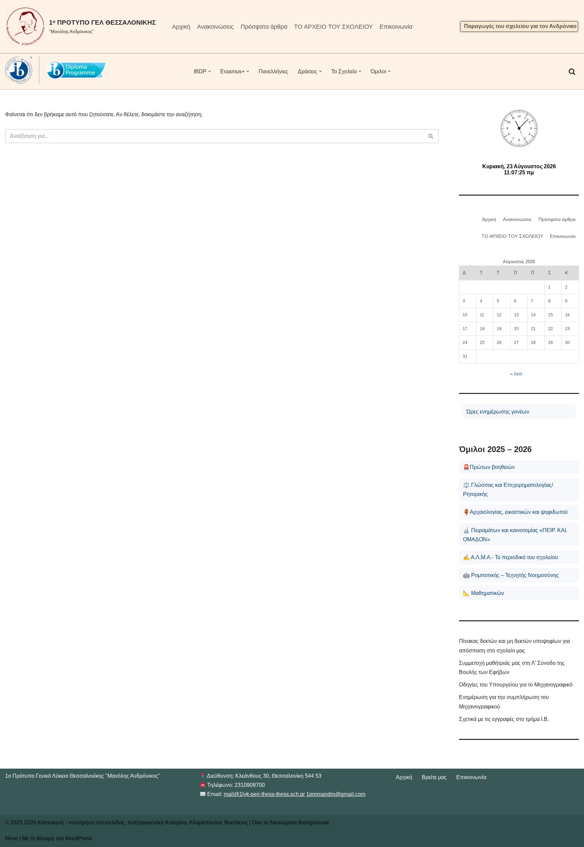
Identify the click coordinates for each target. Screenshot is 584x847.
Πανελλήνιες (273, 71)
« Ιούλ (516, 373)
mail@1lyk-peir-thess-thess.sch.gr (264, 794)
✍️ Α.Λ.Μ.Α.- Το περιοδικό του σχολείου (510, 557)
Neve (11, 838)
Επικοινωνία (396, 26)
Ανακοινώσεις (215, 26)
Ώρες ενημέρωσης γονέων (497, 412)
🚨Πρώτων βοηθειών (489, 467)
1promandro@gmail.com (335, 794)
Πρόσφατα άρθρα (264, 26)
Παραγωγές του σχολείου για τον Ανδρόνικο (520, 26)
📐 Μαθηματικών (483, 593)
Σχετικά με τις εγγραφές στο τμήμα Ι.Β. (504, 719)
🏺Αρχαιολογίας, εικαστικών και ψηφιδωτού (515, 512)
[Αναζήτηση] (572, 71)
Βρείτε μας (434, 777)
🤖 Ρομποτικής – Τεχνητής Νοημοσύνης (511, 575)
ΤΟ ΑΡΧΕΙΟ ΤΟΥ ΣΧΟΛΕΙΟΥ (333, 26)
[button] (209, 71)
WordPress (78, 838)
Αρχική (181, 26)
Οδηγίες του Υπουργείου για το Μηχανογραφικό (516, 685)
